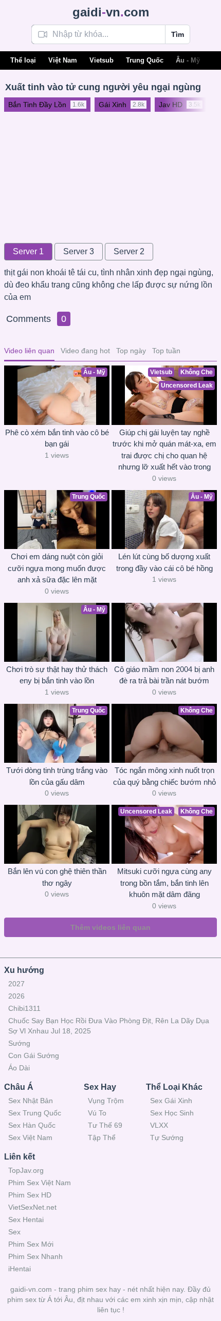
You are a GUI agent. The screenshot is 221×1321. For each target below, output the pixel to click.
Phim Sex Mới (30, 1244)
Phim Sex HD (29, 1195)
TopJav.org (26, 1170)
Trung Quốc (144, 60)
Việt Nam (62, 60)
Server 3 (78, 251)
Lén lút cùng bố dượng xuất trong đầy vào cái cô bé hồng (164, 562)
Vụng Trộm (106, 1100)
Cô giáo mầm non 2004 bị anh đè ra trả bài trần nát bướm (164, 675)
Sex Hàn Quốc (32, 1125)
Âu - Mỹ (188, 60)
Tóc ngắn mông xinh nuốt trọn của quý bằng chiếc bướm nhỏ (164, 776)
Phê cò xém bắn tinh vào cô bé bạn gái (57, 438)
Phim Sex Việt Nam (39, 1182)
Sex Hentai (26, 1219)
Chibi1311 (24, 1008)
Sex (14, 1232)
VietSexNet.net (32, 1207)
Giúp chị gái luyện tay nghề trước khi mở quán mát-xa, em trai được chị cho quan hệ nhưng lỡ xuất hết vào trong (164, 450)
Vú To (97, 1113)
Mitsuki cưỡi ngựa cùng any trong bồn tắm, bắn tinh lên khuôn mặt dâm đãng (164, 883)
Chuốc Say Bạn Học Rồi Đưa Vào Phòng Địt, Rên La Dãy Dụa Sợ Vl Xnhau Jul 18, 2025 (108, 1026)
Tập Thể (102, 1137)
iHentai (19, 1269)
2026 (16, 996)
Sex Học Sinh (172, 1113)
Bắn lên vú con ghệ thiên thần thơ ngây (57, 877)
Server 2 (129, 251)
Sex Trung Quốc (34, 1113)
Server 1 (28, 251)
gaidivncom (110, 12)
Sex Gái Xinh (171, 1100)
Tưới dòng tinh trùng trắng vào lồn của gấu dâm (56, 776)
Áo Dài (19, 1068)
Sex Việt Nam (30, 1137)
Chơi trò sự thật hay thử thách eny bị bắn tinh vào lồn (56, 675)
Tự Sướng (166, 1137)
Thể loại (23, 60)
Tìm (177, 34)
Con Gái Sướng (33, 1055)
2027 (16, 984)
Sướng (19, 1043)
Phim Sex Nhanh (35, 1256)
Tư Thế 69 (105, 1125)
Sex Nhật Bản (30, 1100)
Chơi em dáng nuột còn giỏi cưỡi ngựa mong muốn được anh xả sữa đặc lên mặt (57, 568)
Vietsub (101, 60)
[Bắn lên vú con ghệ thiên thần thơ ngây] (56, 834)
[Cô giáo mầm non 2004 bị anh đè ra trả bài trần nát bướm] (164, 632)
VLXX (159, 1125)
